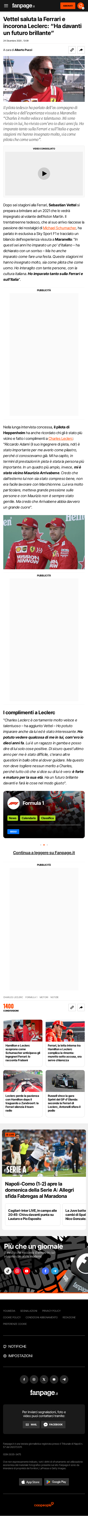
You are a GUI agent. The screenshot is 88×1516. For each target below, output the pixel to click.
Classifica (47, 818)
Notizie (55, 997)
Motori (44, 997)
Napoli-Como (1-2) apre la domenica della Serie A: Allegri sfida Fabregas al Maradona (39, 1190)
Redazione (69, 1317)
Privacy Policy (51, 1310)
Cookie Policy (12, 1317)
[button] (81, 50)
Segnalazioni (28, 1310)
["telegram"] (55, 1271)
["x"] (36, 1271)
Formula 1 (33, 803)
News (12, 818)
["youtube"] (26, 1271)
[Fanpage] (44, 1393)
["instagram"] (17, 1271)
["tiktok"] (7, 1271)
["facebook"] (45, 1271)
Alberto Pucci (23, 50)
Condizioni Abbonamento (42, 1317)
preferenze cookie (15, 1323)
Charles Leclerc (61, 438)
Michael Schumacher (59, 228)
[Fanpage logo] (23, 5)
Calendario (29, 818)
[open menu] (4, 6)
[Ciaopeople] (44, 1505)
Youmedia (9, 1310)
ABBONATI (68, 5)
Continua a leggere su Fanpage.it (44, 852)
